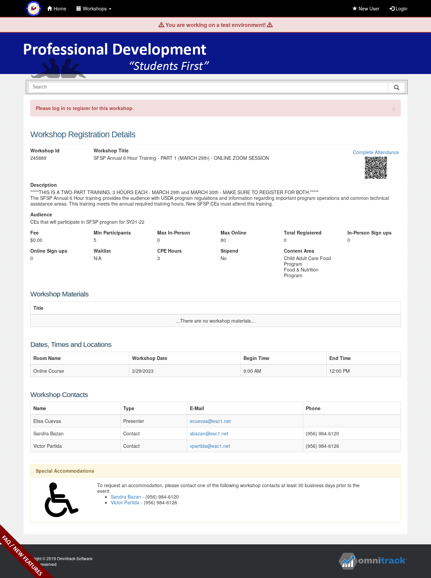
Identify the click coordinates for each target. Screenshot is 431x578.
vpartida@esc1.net (210, 445)
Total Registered (303, 233)
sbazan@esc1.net (209, 433)
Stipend (229, 251)
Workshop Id (45, 150)
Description (43, 185)
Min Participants (112, 233)
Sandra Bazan (126, 496)
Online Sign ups (48, 251)
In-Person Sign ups (369, 233)
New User (368, 8)
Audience (41, 214)
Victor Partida (125, 502)
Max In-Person (173, 233)
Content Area (299, 251)
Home (60, 8)
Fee (34, 233)
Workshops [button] (95, 8)
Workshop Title (111, 150)
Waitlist (102, 251)
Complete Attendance (376, 152)
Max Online (233, 233)
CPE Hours (169, 251)
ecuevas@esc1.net (210, 421)
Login (400, 8)
